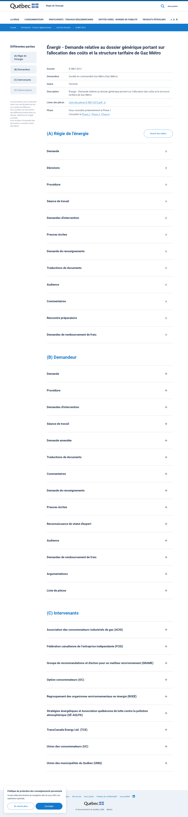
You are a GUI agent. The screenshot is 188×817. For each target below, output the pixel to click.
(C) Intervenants (22, 79)
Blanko (109, 809)
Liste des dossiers (63, 27)
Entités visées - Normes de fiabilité (118, 19)
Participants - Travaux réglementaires (71, 19)
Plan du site (76, 797)
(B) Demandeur (22, 69)
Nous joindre (173, 6)
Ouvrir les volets (158, 133)
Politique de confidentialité (106, 797)
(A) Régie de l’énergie (20, 57)
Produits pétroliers (154, 19)
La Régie (14, 19)
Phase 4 (105, 114)
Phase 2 (86, 114)
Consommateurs (33, 19)
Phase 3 (96, 114)
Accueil (13, 27)
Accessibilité (125, 797)
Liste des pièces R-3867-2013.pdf (86, 102)
